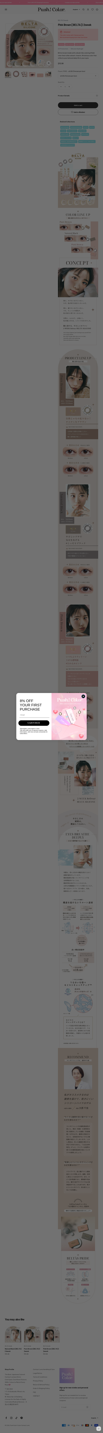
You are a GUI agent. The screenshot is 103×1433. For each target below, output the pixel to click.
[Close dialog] (83, 696)
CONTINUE (34, 723)
